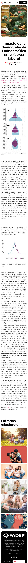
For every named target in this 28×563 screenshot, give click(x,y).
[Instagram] (14, 557)
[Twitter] (17, 557)
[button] (14, 65)
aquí (9, 407)
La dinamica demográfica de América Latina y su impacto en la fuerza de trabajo (14, 80)
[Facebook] (11, 557)
